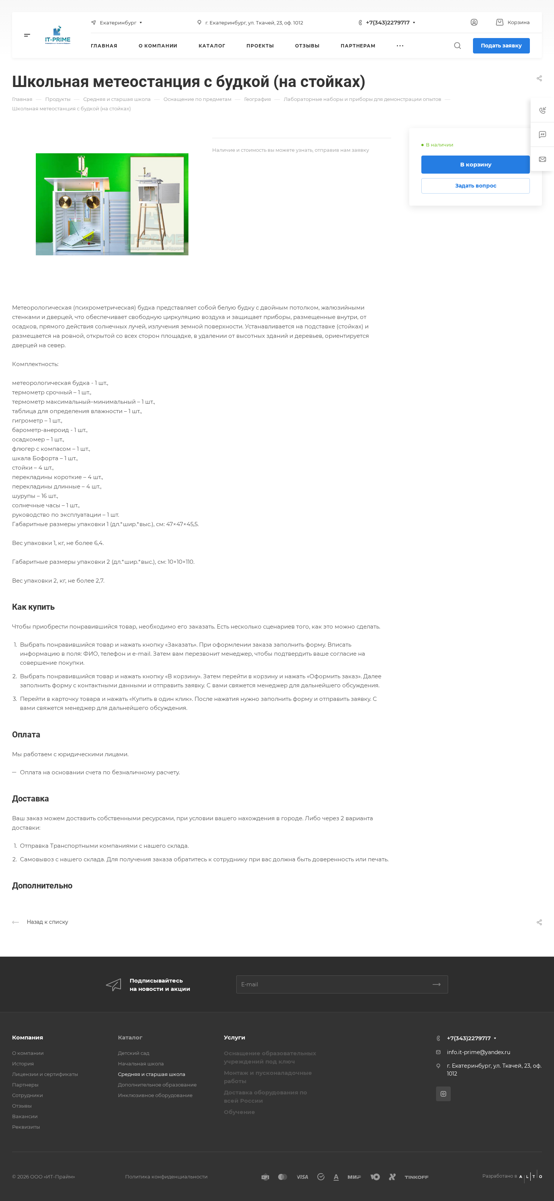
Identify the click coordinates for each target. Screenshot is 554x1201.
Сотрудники (27, 1095)
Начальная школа (141, 1064)
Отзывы (22, 1106)
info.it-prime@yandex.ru (478, 1052)
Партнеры (25, 1085)
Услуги (234, 1037)
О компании (28, 1053)
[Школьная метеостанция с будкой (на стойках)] (112, 204)
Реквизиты (26, 1127)
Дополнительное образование (157, 1085)
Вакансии (25, 1116)
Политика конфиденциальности (166, 1177)
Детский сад (133, 1053)
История (23, 1064)
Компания (27, 1037)
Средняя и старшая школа (151, 1074)
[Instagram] (443, 1094)
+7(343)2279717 (388, 22)
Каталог (130, 1037)
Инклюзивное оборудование (155, 1095)
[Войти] (474, 22)
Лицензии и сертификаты (45, 1074)
